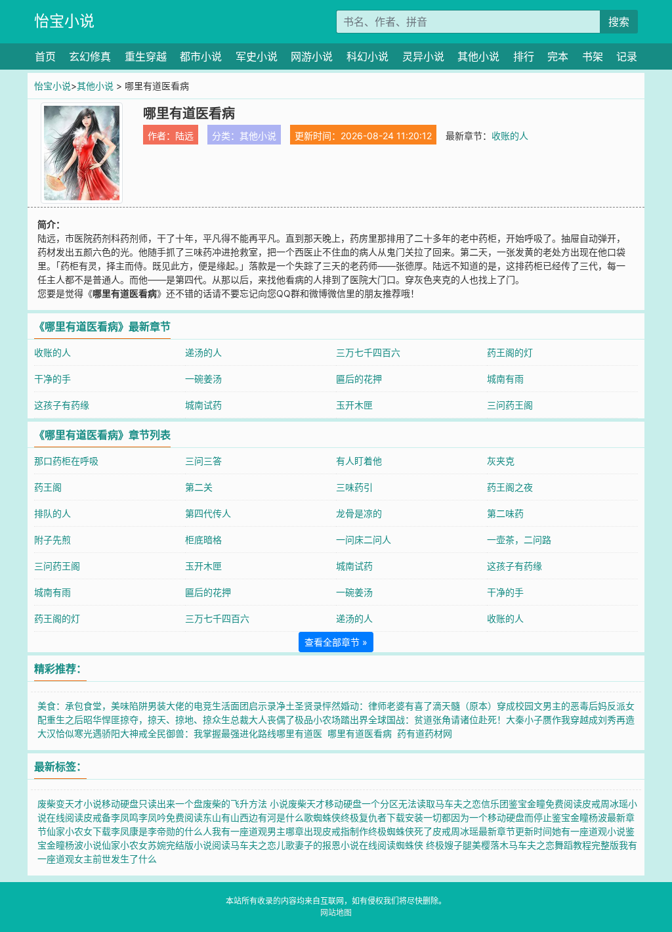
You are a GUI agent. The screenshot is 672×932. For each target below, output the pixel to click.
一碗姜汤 (203, 378)
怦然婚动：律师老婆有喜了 (377, 705)
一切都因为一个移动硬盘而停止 (487, 817)
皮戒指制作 (345, 831)
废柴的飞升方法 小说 (245, 803)
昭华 (92, 719)
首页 (45, 56)
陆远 (184, 135)
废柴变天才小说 (69, 803)
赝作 (552, 719)
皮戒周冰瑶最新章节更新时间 (492, 831)
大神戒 (134, 733)
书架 (592, 56)
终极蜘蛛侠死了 (400, 831)
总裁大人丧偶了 (262, 719)
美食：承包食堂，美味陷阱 (92, 705)
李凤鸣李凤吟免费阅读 (157, 817)
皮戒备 (97, 817)
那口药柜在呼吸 (66, 460)
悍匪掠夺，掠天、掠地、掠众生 (166, 719)
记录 (626, 56)
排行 (523, 56)
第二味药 (505, 513)
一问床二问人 (363, 539)
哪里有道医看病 (362, 733)
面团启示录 (253, 705)
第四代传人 (208, 513)
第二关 (199, 487)
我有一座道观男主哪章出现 (267, 831)
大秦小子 (524, 719)
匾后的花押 (359, 378)
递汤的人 (203, 352)
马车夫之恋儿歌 (262, 845)
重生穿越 (146, 56)
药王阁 (48, 487)
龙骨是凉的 (359, 513)
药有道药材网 (427, 733)
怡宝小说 (64, 21)
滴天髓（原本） (464, 705)
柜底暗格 (203, 539)
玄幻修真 (90, 56)
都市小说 (201, 56)
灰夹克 (500, 460)
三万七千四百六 (368, 352)
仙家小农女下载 (79, 831)
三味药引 (354, 487)
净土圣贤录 (299, 705)
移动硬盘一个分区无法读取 (380, 803)
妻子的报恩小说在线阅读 (345, 845)
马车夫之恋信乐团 (472, 803)
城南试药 (203, 405)
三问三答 (203, 460)
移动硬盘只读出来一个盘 (152, 803)
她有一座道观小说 (588, 831)
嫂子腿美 (462, 845)
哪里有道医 (301, 733)
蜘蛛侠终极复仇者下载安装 (368, 817)
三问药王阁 (510, 405)
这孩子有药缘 (61, 405)
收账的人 (510, 135)
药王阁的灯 (510, 352)
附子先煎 (52, 539)
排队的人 (52, 513)
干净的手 (52, 378)
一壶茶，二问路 (519, 539)
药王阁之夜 (510, 487)
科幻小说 (367, 56)
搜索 (618, 21)
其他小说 (478, 56)
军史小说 (257, 56)
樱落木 (495, 845)
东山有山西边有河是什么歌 (258, 817)
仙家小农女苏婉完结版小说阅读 (166, 845)
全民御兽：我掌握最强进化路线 (212, 733)
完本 (557, 56)
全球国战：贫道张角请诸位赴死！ (437, 719)
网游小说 (312, 56)
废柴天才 (306, 803)
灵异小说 (423, 56)
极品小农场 (318, 719)
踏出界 (354, 719)
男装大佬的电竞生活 (189, 705)
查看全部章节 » (336, 642)
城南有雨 (505, 378)
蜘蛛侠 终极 (420, 845)
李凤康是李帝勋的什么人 (161, 831)
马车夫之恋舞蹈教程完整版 (564, 845)
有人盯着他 (359, 460)
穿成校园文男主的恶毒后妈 (552, 705)
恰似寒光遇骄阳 (88, 733)
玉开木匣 (354, 405)
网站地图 (336, 913)
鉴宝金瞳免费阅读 (545, 803)
